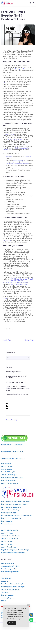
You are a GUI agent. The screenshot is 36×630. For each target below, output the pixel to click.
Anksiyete (9, 157)
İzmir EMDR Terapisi (8, 472)
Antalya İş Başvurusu (8, 598)
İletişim (3, 601)
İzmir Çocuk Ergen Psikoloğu (11, 518)
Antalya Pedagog (7, 533)
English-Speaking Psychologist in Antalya (15, 550)
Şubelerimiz (5, 581)
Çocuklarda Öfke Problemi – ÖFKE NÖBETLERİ (16, 377)
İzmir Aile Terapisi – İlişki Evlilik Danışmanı (15, 501)
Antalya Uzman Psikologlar (10, 536)
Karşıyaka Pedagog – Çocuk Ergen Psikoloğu (16, 515)
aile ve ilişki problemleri (15, 139)
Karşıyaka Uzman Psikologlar (11, 507)
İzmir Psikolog (6, 463)
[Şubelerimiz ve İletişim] (31, 615)
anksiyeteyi (7, 240)
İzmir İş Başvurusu (7, 595)
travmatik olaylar (8, 134)
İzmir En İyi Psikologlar (8, 513)
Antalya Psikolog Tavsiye (9, 483)
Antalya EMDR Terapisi (9, 475)
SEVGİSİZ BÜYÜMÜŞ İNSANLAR (15, 382)
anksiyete (6, 83)
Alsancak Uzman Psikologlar (10, 510)
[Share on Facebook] (3, 329)
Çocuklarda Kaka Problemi (10, 566)
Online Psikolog (6, 469)
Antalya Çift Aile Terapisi (9, 530)
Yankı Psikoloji (6, 578)
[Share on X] (6, 329)
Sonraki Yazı (29, 340)
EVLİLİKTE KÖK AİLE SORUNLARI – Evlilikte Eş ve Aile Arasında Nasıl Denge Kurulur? (18, 388)
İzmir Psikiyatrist (6, 521)
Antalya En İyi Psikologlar (9, 538)
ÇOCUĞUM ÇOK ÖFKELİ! (13, 372)
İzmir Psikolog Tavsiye (8, 480)
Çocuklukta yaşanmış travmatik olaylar (17, 164)
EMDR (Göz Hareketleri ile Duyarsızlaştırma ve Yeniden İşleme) (15, 281)
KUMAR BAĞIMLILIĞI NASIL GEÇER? (17, 394)
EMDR (5, 298)
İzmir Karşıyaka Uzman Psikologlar (12, 587)
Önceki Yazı (7, 340)
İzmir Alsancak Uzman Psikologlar (12, 584)
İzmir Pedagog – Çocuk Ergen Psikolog (14, 504)
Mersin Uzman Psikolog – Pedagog (13, 552)
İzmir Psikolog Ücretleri (9, 569)
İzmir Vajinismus (6, 524)
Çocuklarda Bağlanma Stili (10, 572)
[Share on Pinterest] (9, 329)
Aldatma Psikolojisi (7, 563)
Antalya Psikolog (7, 466)
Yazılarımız (5, 592)
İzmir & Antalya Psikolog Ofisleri (12, 477)
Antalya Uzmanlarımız (8, 547)
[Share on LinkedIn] (12, 329)
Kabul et (11, 623)
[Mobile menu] (33, 3)
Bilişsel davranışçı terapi (19, 284)
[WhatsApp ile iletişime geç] (31, 620)
